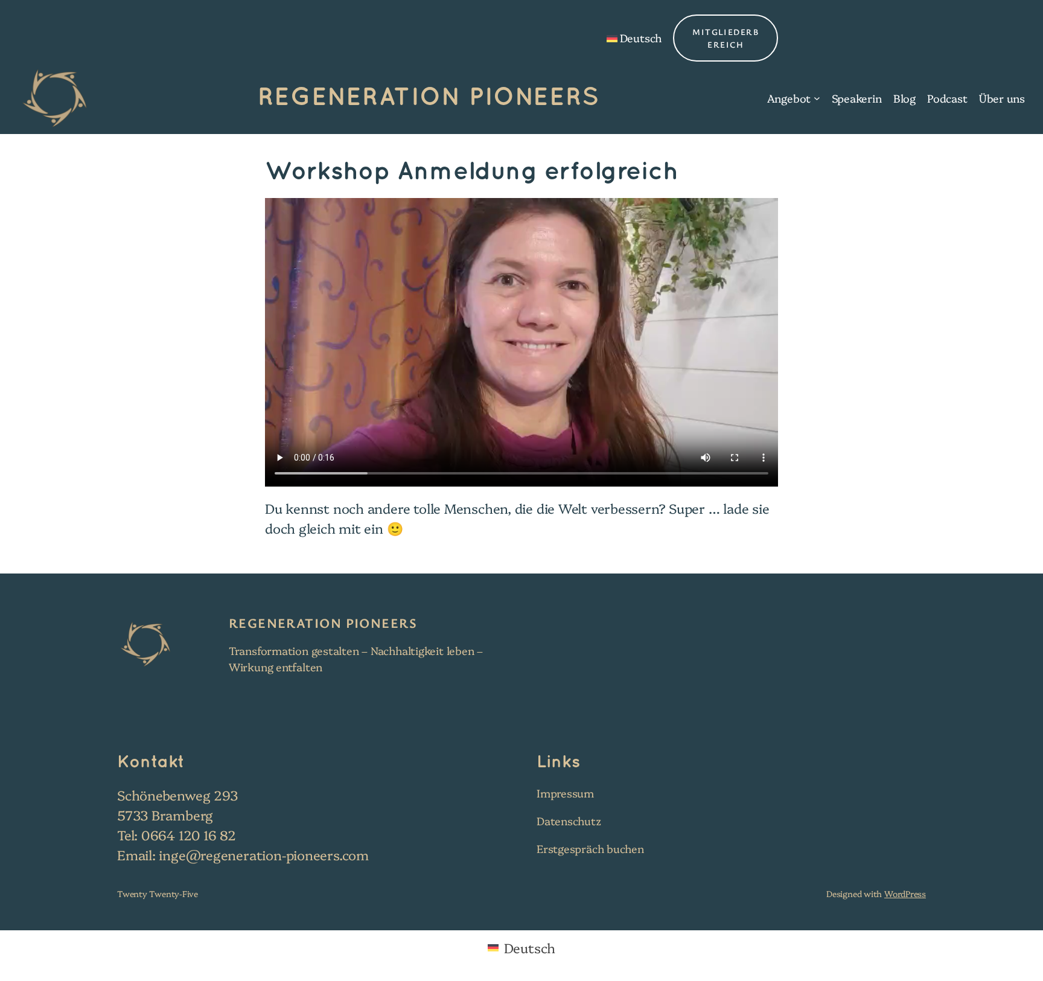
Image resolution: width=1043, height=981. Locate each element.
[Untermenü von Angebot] (817, 98)
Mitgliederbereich (725, 38)
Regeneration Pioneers (429, 97)
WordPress (905, 893)
